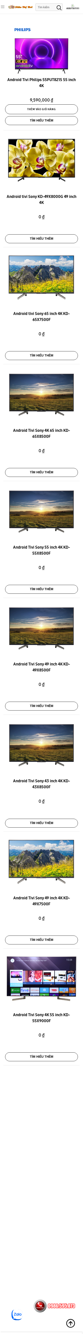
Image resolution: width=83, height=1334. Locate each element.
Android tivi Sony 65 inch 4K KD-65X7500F (41, 317)
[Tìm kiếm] (59, 7)
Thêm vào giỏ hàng (41, 109)
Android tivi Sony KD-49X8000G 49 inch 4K (41, 200)
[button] (2, 7)
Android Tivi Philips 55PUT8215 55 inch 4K (41, 83)
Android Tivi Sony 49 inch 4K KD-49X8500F (41, 668)
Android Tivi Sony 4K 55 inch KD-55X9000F (41, 1018)
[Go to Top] (70, 1323)
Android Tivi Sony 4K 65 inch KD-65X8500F (41, 434)
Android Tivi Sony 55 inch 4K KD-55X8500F (41, 551)
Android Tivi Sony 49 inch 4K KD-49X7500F (41, 902)
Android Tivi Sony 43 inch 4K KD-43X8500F (41, 784)
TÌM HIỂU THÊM (41, 120)
